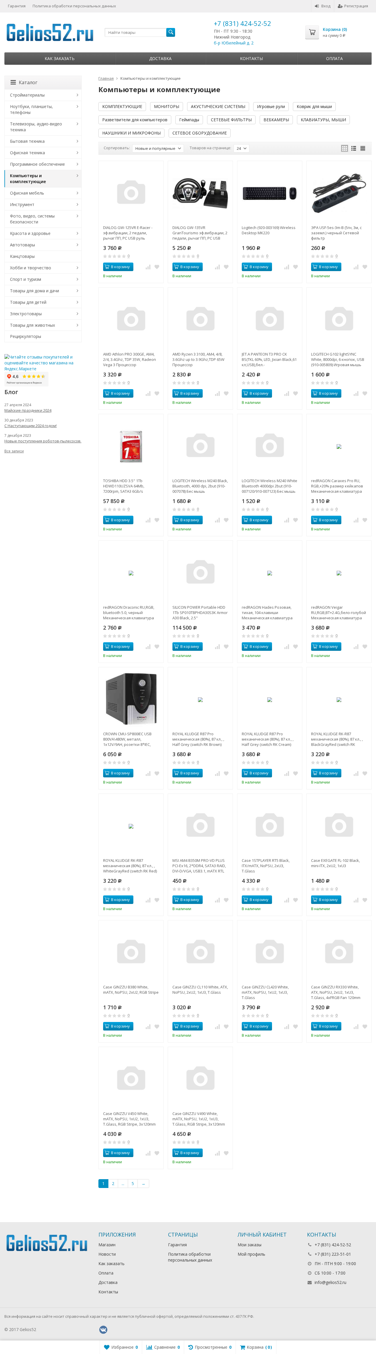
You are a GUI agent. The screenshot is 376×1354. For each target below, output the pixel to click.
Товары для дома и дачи (34, 290)
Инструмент (22, 204)
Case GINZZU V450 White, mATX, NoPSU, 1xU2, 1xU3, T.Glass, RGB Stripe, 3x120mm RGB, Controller (129, 1119)
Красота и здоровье (30, 233)
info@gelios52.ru (330, 1282)
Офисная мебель (27, 193)
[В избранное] (156, 267)
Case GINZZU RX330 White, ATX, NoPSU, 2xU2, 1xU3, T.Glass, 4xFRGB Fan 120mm (335, 992)
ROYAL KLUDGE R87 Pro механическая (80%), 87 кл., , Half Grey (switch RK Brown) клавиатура (198, 739)
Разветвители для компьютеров (134, 119)
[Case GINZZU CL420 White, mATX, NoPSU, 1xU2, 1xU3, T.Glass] (270, 953)
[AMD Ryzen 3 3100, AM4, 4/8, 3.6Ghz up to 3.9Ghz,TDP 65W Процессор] (200, 320)
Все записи (14, 451)
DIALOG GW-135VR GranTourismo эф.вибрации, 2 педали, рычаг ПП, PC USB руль (199, 233)
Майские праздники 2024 (27, 410)
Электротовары (26, 313)
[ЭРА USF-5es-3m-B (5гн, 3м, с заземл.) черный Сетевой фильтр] (339, 193)
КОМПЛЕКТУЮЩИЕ (122, 106)
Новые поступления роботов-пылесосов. (42, 441)
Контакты (251, 58)
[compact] (362, 148)
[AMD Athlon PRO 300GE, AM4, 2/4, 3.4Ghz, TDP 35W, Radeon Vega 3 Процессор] (131, 320)
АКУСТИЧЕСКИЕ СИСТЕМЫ (218, 106)
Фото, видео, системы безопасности (32, 219)
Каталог (28, 82)
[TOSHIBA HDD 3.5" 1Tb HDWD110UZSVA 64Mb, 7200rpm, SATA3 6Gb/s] (131, 446)
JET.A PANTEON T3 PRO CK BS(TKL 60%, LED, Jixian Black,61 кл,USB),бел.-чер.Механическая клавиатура (269, 359)
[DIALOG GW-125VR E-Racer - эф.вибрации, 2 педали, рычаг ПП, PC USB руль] (131, 193)
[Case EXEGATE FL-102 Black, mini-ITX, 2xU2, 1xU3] (339, 826)
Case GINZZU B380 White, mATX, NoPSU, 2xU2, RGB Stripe (131, 989)
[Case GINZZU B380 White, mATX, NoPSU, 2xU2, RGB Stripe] (131, 953)
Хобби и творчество (30, 268)
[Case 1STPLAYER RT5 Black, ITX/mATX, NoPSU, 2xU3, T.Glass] (270, 826)
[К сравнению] (148, 267)
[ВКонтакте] (103, 1330)
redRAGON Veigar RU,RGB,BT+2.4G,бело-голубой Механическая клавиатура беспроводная (338, 612)
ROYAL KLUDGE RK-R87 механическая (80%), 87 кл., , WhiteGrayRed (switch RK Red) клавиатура (130, 866)
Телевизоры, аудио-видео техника (36, 126)
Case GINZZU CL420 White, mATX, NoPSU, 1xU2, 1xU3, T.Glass (265, 992)
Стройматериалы (27, 95)
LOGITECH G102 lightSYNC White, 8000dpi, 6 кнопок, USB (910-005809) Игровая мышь (337, 359)
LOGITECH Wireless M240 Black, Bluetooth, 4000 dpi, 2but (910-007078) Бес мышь (200, 486)
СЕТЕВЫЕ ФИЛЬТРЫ (231, 119)
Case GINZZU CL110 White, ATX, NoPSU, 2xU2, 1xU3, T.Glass (200, 989)
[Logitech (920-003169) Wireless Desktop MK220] (270, 193)
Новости (107, 1254)
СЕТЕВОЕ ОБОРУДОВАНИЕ (199, 133)
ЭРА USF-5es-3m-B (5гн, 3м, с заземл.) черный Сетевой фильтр (336, 233)
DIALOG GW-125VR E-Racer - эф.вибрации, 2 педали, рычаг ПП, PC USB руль (127, 233)
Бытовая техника (27, 141)
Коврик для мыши (314, 106)
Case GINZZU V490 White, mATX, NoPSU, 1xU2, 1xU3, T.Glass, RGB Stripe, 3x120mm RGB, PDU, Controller (198, 1119)
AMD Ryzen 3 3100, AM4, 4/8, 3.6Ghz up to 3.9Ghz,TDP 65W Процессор (198, 359)
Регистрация (356, 6)
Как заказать (60, 58)
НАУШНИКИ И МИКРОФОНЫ (131, 133)
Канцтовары (22, 256)
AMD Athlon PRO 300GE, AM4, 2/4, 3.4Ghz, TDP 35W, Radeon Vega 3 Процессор (129, 359)
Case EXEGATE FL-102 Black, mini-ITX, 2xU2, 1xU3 (335, 863)
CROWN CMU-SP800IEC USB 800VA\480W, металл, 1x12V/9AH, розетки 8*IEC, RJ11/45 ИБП (127, 739)
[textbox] (140, 32)
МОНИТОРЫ (166, 106)
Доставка (160, 58)
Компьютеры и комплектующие (28, 178)
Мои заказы (249, 1244)
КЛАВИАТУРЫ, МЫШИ (323, 119)
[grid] (344, 148)
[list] (353, 148)
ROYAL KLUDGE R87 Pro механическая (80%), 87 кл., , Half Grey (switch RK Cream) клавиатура (267, 739)
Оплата (334, 58)
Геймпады (189, 119)
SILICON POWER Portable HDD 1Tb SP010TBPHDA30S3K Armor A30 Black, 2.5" (200, 612)
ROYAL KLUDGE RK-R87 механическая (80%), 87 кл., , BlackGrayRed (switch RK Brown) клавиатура (337, 739)
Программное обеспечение (37, 164)
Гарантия (17, 6)
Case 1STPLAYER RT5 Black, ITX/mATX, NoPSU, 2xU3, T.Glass (266, 866)
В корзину (120, 266)
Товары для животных (32, 325)
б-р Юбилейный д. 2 (234, 43)
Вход (325, 6)
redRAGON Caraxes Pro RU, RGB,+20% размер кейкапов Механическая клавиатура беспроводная (337, 486)
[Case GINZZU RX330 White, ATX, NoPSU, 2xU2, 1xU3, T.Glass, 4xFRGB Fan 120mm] (339, 953)
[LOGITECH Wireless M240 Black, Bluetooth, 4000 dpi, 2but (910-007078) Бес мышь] (200, 446)
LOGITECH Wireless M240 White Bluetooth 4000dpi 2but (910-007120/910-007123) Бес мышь (269, 486)
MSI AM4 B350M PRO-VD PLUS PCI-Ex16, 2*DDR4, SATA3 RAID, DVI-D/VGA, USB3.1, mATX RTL (199, 866)
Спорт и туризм (25, 279)
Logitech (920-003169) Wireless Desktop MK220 (269, 230)
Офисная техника (27, 152)
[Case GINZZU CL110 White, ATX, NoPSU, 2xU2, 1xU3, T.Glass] (200, 953)
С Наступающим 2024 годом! (30, 425)
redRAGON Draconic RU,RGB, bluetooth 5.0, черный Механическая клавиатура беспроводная (128, 612)
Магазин (106, 1244)
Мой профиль (251, 1254)
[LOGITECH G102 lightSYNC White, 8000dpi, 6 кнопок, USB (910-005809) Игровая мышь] (339, 320)
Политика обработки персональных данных (74, 6)
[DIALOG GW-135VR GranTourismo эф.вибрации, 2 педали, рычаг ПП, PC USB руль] (200, 193)
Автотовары (22, 245)
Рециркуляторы (25, 336)
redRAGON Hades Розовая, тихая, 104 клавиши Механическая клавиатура (267, 612)
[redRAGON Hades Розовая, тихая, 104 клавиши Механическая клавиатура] (270, 573)
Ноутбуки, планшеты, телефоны (31, 109)
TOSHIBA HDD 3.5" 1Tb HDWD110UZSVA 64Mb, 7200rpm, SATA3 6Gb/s (123, 486)
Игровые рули (271, 106)
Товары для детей (28, 302)
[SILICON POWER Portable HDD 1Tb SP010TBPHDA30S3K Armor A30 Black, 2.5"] (200, 573)
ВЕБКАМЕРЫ (276, 119)
